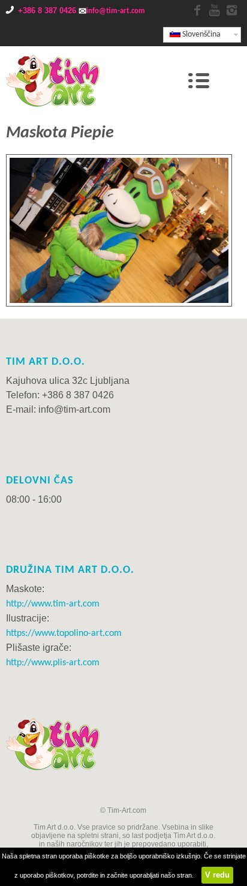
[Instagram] (232, 11)
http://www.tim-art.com (53, 604)
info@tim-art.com (115, 11)
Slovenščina (200, 34)
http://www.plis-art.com (53, 663)
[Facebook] (197, 11)
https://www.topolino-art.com (64, 633)
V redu (217, 874)
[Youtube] (215, 11)
